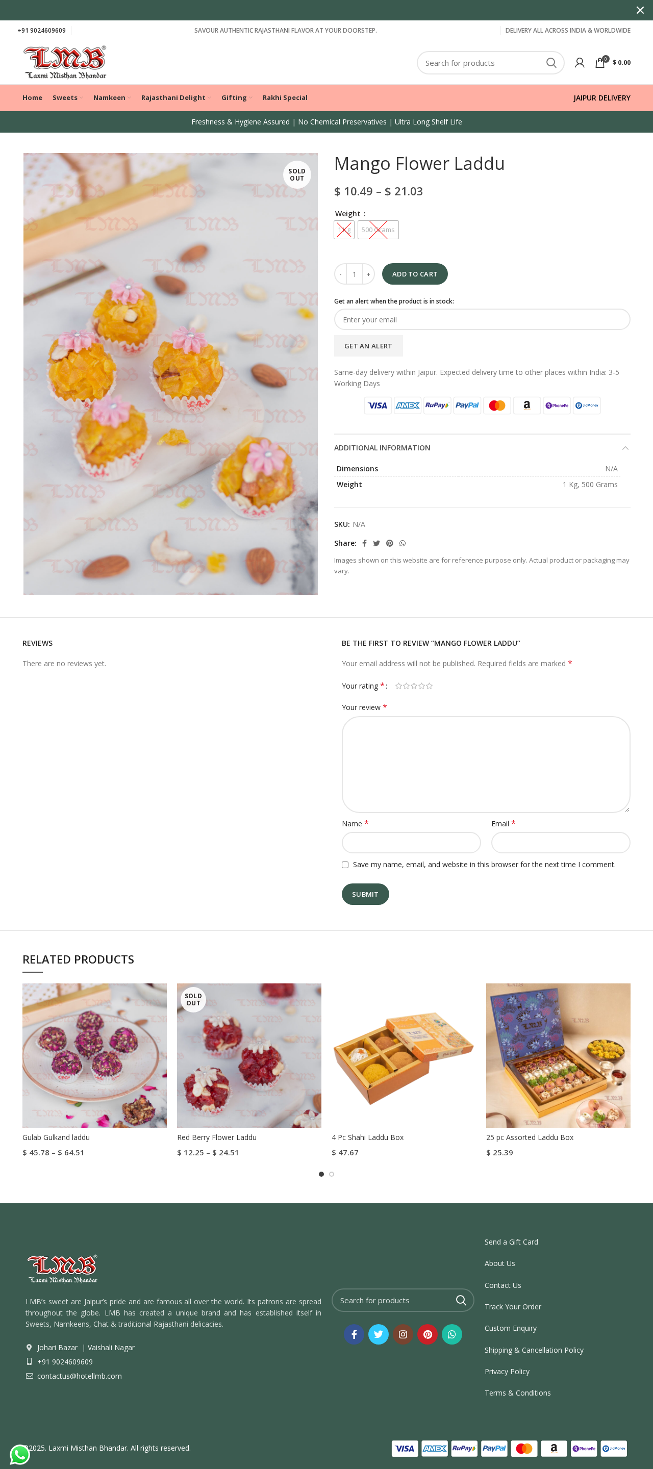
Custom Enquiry (511, 1328)
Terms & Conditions (518, 1393)
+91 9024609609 (41, 30)
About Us (500, 1263)
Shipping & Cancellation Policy (534, 1350)
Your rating (363, 685)
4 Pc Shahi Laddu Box (368, 1137)
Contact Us (503, 1285)
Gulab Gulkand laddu (56, 1137)
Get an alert (368, 345)
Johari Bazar (57, 1347)
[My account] (580, 63)
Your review (364, 707)
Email (503, 823)
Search (551, 62)
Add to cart (415, 273)
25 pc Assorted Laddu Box (529, 1137)
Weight (349, 213)
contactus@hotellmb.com (78, 1376)
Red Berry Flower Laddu (217, 1137)
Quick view (159, 1000)
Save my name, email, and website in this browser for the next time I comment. (484, 864)
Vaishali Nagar (110, 1347)
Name (355, 823)
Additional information (382, 447)
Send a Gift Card (511, 1242)
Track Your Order (513, 1306)
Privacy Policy (507, 1371)
